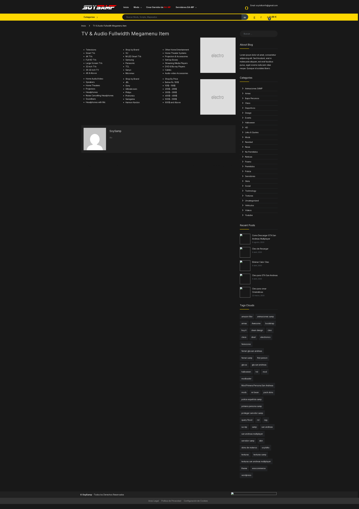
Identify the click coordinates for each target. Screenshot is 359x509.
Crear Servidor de (158, 7)
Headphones (92, 92)
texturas (245, 454)
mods (243, 392)
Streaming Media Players (176, 63)
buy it (243, 330)
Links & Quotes (252, 132)
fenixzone (246, 344)
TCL (127, 66)
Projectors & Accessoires (176, 56)
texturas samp (260, 454)
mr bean (255, 392)
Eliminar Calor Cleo (260, 262)
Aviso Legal (153, 501)
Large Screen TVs (94, 63)
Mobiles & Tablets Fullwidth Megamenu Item (214, 166)
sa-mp (244, 427)
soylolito (265, 447)
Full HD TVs (91, 60)
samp (254, 427)
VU (127, 53)
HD (246, 127)
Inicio (126, 7)
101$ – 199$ (170, 85)
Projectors (90, 89)
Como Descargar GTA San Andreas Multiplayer (264, 237)
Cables (168, 70)
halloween (246, 372)
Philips (128, 92)
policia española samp (251, 399)
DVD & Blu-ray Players (175, 66)
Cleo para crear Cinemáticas (259, 290)
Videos (248, 210)
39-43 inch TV (92, 70)
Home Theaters (93, 85)
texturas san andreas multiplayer (256, 461)
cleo (270, 330)
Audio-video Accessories (176, 73)
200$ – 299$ (171, 89)
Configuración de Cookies (196, 501)
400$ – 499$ (171, 95)
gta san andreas (259, 365)
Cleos (247, 103)
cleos (243, 337)
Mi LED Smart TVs (133, 56)
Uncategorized (252, 200)
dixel (253, 337)
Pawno (248, 161)
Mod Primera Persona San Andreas (257, 385)
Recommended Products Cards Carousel (101, 166)
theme (244, 468)
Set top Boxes (171, 60)
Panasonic (130, 63)
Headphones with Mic (95, 102)
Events (248, 118)
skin (261, 440)
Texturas (249, 196)
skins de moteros (249, 447)
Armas (248, 93)
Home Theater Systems (175, 53)
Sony (128, 85)
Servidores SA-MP (185, 7)
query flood (246, 420)
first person (262, 358)
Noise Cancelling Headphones (99, 95)
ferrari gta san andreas (251, 351)
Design (248, 113)
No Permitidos (251, 152)
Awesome (256, 323)
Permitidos (250, 166)
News (247, 147)
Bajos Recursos (252, 98)
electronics (265, 337)
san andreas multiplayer (252, 434)
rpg (265, 420)
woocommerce (259, 468)
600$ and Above (173, 102)
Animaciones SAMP (254, 88)
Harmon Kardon (133, 102)
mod (265, 372)
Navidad (249, 142)
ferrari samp (246, 358)
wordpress (246, 475)
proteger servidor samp (252, 413)
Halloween (250, 122)
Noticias (248, 157)
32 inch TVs (91, 66)
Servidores (250, 176)
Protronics (130, 95)
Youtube (249, 215)
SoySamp (115, 131)
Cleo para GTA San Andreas (265, 275)
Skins (247, 181)
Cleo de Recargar (260, 248)
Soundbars (91, 99)
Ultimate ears (131, 89)
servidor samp (247, 440)
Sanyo (128, 70)
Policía (248, 171)
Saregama (130, 99)
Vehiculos (249, 205)
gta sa (244, 365)
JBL (127, 82)
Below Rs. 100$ (172, 82)
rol (258, 420)
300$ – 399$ (171, 92)
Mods (136, 7)
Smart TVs (90, 53)
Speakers (90, 82)
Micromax (130, 73)
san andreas (267, 427)
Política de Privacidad (171, 501)
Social (248, 186)
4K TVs (89, 56)
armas (244, 323)
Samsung (130, 60)
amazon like (246, 316)
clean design (257, 330)
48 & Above (91, 73)
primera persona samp (251, 406)
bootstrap (269, 323)
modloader (246, 378)
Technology (250, 191)
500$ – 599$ (171, 99)
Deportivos (250, 108)
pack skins (268, 392)
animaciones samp (265, 316)
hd (257, 372)
